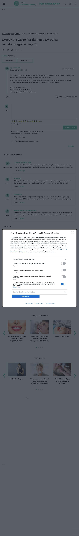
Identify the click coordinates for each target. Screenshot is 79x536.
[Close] (73, 233)
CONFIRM (25, 296)
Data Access (39, 303)
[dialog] (39, 268)
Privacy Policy (50, 303)
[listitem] (39, 259)
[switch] (63, 263)
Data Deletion (28, 303)
